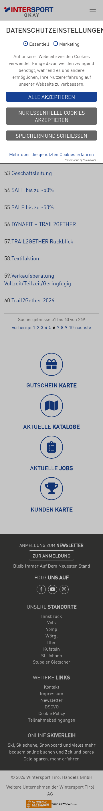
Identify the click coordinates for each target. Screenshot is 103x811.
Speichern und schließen (51, 135)
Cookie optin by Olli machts (80, 160)
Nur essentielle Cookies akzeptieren (51, 116)
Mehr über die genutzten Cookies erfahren (51, 154)
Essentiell (39, 44)
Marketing (69, 44)
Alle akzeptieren (51, 96)
